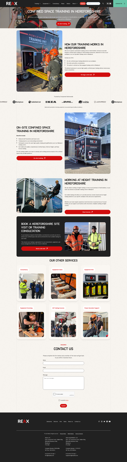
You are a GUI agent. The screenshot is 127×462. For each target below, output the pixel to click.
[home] (15, 3)
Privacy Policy (63, 433)
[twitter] (104, 421)
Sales (65, 421)
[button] (37, 3)
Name (44, 360)
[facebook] (99, 421)
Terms (67, 400)
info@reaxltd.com (49, 455)
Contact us (77, 421)
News (62, 3)
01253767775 (48, 454)
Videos (68, 3)
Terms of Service (79, 433)
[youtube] (110, 421)
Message (45, 375)
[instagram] (102, 421)
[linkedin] (107, 421)
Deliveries (49, 421)
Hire (61, 421)
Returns (56, 421)
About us (70, 421)
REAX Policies (71, 433)
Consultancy (56, 3)
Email (44, 367)
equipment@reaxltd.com (72, 455)
